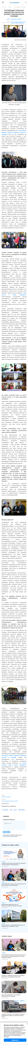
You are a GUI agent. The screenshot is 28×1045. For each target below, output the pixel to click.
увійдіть (16, 836)
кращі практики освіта (16, 19)
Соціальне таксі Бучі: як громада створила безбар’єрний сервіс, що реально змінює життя (13, 1015)
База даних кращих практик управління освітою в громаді (14, 132)
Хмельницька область (6, 796)
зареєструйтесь (7, 836)
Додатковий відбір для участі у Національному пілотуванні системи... (12, 905)
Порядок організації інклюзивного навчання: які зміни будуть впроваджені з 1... (14, 864)
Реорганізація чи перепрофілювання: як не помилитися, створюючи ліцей (13, 925)
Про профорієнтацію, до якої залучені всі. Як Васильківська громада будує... (14, 884)
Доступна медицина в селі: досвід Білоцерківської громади (11, 995)
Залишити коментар (8, 819)
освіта (8, 19)
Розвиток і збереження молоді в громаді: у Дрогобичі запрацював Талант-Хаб (13, 976)
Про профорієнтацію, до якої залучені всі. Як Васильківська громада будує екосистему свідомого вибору (14, 956)
